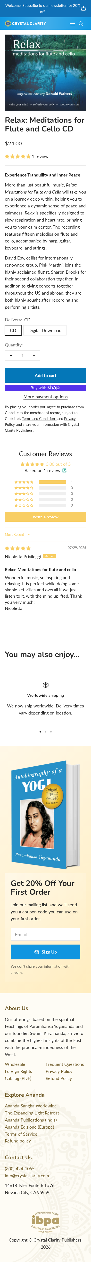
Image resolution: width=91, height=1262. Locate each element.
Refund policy (18, 1140)
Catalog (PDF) (18, 1078)
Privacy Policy (59, 1071)
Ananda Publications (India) (31, 1120)
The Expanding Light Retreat (32, 1112)
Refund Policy (59, 1078)
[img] (18, 548)
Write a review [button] (45, 516)
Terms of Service (21, 1134)
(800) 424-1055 (19, 1168)
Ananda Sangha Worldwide (31, 1105)
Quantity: (14, 344)
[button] (18, 156)
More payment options (46, 396)
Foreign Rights (18, 1071)
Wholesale (15, 1064)
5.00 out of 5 (58, 464)
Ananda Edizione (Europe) (29, 1127)
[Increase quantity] (34, 355)
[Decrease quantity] (11, 355)
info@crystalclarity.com (27, 1175)
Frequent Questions (65, 1064)
